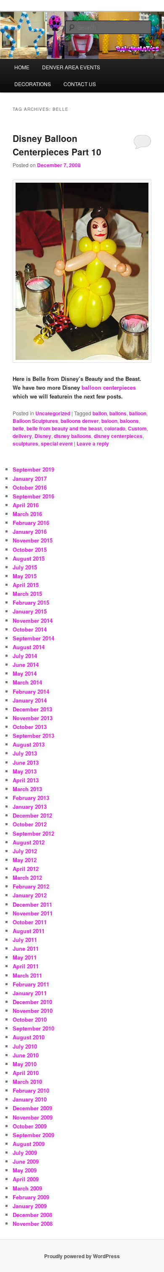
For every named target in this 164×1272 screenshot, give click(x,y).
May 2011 (25, 957)
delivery (22, 436)
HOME (21, 67)
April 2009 (26, 1179)
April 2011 (26, 966)
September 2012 (33, 833)
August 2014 (29, 647)
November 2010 (33, 1011)
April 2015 (26, 585)
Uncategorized (52, 413)
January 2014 (30, 700)
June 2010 (26, 1055)
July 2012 (25, 851)
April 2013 (26, 780)
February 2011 (31, 984)
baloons (129, 421)
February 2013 (31, 798)
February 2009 (31, 1197)
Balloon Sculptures (35, 421)
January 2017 (30, 479)
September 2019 (33, 469)
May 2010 (25, 1064)
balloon (137, 413)
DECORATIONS (32, 83)
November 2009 (33, 1117)
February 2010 (31, 1090)
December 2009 (32, 1108)
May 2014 (25, 673)
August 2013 (29, 744)
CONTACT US (79, 83)
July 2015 (25, 567)
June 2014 (26, 665)
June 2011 (26, 948)
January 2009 (30, 1206)
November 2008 (33, 1223)
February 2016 (31, 523)
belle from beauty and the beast (64, 428)
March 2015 (27, 594)
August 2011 (29, 931)
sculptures (25, 443)
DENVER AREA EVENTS (71, 67)
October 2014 (30, 629)
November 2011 (33, 913)
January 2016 (30, 531)
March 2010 (27, 1082)
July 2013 (25, 753)
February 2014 (31, 691)
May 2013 (25, 771)
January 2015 (30, 611)
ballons (118, 413)
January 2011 (30, 993)
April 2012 (26, 869)
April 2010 (26, 1073)
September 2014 (33, 638)
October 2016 (30, 487)
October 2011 (30, 922)
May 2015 (25, 576)
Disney (42, 436)
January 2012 (30, 895)
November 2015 (33, 540)
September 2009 (33, 1135)
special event (57, 443)
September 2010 (33, 1028)
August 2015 (29, 558)
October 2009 (30, 1126)
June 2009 (26, 1161)
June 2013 (26, 762)
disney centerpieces (118, 436)
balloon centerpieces (109, 387)
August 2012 (29, 842)
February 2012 (31, 886)
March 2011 (27, 975)
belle (18, 428)
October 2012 (30, 824)
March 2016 (27, 514)
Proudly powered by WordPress (82, 1256)
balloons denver (80, 421)
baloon (109, 421)
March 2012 (27, 877)
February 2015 (31, 602)
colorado (114, 428)
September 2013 (33, 736)
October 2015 (30, 549)
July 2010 (25, 1046)
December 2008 (32, 1215)
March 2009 (27, 1188)
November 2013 (33, 718)
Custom (137, 428)
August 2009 (29, 1144)
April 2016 (26, 505)
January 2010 (30, 1099)
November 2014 (33, 620)
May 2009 (25, 1170)
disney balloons (72, 436)
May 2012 (25, 860)
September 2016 (33, 496)
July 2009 (25, 1153)
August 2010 (29, 1037)
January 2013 (30, 806)
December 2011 (32, 904)
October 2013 (30, 727)
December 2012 (32, 815)
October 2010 (30, 1019)
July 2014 (25, 656)
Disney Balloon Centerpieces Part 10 (57, 145)
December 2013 (32, 709)
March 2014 (27, 682)
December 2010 (32, 1002)
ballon (100, 413)
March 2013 (27, 789)
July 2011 (25, 940)
